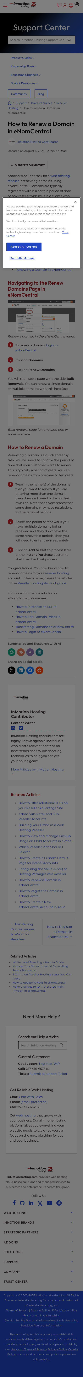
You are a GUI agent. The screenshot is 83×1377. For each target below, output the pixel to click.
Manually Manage (22, 258)
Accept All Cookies (24, 246)
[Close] (75, 202)
